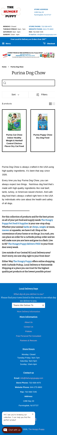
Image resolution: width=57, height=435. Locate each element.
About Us (28, 322)
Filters (44, 94)
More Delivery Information (28, 311)
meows (5, 230)
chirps (35, 227)
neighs (42, 227)
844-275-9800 (41, 29)
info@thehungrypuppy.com (42, 34)
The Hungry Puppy (22, 261)
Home (4, 67)
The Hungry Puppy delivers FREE (24, 244)
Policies (28, 331)
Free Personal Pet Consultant (28, 336)
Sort (14, 94)
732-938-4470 (40, 26)
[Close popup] (32, 414)
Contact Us (28, 327)
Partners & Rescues (28, 340)
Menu (8, 44)
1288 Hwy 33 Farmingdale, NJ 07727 (42, 12)
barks (27, 227)
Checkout (51, 43)
